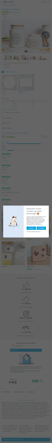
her (41, 224)
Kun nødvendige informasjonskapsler (41, 228)
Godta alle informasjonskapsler (31, 228)
